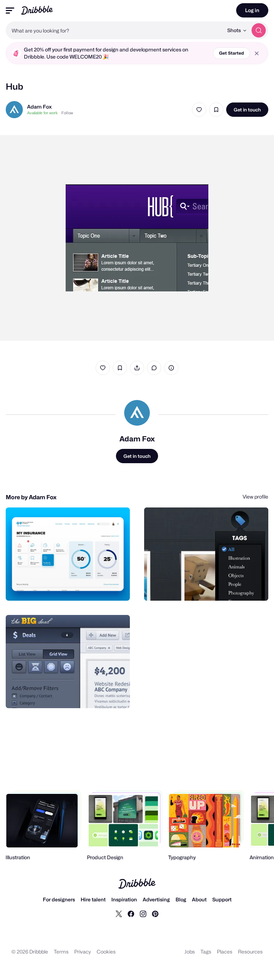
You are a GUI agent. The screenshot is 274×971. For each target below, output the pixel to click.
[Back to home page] (37, 10)
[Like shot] (199, 109)
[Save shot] (216, 109)
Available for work (42, 113)
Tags (206, 952)
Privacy (82, 952)
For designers (59, 899)
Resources (250, 952)
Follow (67, 112)
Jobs (189, 952)
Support (222, 899)
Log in (252, 10)
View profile (255, 497)
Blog (181, 899)
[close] (256, 53)
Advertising (156, 899)
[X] (119, 913)
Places (224, 952)
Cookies (106, 952)
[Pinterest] (155, 913)
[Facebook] (131, 913)
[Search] (259, 30)
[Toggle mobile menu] (10, 10)
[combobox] (114, 30)
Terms (61, 952)
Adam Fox (39, 107)
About (199, 899)
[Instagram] (143, 913)
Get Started (231, 53)
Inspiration (124, 899)
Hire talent (93, 899)
